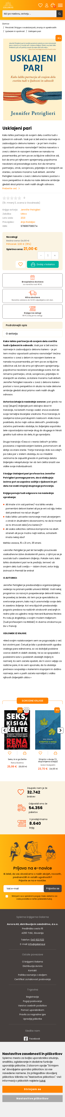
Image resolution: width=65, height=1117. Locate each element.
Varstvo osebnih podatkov (32, 1005)
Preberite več (9, 188)
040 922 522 (37, 939)
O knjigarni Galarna (32, 961)
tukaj (42, 1080)
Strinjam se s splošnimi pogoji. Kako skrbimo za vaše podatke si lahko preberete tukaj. (34, 897)
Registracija (32, 996)
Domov (5, 23)
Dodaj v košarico (46, 264)
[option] (17, 740)
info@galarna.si (36, 944)
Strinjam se (32, 1089)
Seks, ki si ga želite (17, 759)
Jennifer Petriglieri (30, 209)
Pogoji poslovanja (32, 1001)
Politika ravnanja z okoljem (32, 974)
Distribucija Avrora (32, 966)
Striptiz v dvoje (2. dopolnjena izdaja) (48, 760)
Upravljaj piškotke (32, 1018)
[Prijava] (46, 5)
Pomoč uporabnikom (32, 1010)
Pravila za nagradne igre (32, 1014)
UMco (24, 213)
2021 (23, 217)
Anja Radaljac (28, 222)
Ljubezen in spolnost (15, 31)
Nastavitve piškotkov (32, 1098)
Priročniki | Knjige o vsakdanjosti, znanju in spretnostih (30, 27)
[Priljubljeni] (40, 5)
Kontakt (32, 970)
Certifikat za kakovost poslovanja (32, 979)
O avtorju (12, 333)
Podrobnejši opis (16, 325)
